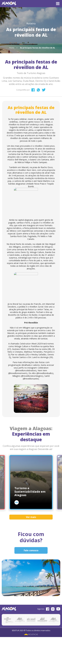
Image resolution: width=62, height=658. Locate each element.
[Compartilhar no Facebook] (33, 90)
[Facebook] (47, 609)
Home (11, 48)
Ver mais (31, 517)
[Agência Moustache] (31, 634)
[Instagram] (53, 609)
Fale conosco (31, 550)
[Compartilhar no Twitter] (44, 90)
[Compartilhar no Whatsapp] (38, 90)
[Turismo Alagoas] (9, 3)
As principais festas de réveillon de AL (37, 48)
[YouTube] (58, 609)
